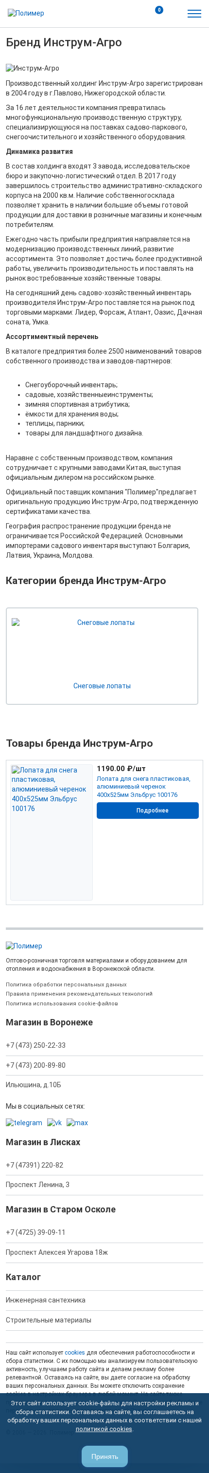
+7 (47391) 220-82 (34, 1165)
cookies (75, 1352)
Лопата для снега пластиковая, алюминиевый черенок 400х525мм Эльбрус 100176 (144, 787)
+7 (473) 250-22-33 (36, 1045)
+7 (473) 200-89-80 (36, 1065)
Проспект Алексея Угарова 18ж (57, 1252)
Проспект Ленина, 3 (38, 1185)
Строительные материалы (48, 1320)
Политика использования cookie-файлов (62, 1004)
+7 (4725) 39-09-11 (36, 1232)
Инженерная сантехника (46, 1300)
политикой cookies (104, 1429)
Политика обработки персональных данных (66, 985)
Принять (104, 1456)
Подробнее (153, 810)
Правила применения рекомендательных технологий (79, 994)
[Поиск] (133, 13)
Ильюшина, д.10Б (33, 1085)
